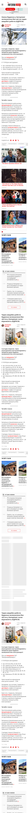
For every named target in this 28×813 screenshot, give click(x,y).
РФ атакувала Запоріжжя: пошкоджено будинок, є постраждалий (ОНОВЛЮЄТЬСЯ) (7, 258)
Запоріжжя (21, 143)
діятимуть (5, 81)
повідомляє (10, 57)
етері (3, 809)
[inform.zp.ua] (14, 4)
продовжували (6, 105)
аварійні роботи (4, 144)
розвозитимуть (13, 127)
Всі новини (14, 307)
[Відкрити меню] (2, 4)
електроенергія (12, 143)
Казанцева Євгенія (8, 25)
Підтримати (10, 9)
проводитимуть (7, 88)
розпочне (14, 115)
